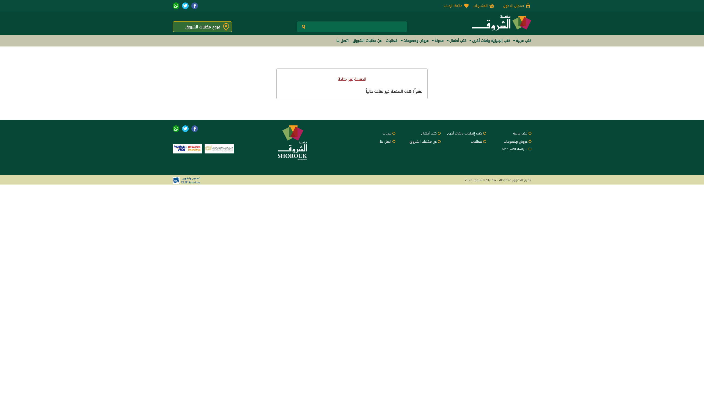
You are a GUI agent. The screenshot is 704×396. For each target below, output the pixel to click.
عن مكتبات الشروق (423, 142)
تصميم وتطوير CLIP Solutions (190, 180)
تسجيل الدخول (513, 6)
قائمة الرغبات (453, 6)
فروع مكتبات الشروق (202, 27)
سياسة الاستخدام (514, 149)
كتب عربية (520, 133)
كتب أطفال (429, 133)
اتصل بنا (385, 142)
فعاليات (476, 142)
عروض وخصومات (515, 142)
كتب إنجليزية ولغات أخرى (464, 133)
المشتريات (481, 6)
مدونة (387, 133)
